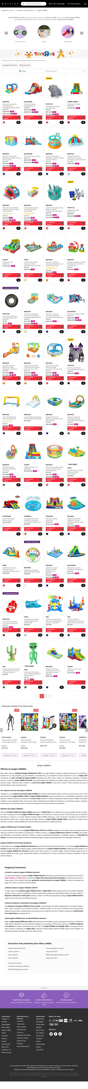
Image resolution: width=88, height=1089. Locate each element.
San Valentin (40, 1033)
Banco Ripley (6, 1027)
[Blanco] (25, 585)
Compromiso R (6, 1050)
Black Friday (40, 1030)
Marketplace (40, 1022)
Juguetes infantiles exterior (25, 10)
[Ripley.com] (12, 4)
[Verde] (68, 433)
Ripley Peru (5, 1047)
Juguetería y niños (7, 10)
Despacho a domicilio (11, 65)
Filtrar (24, 71)
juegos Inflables (42, 10)
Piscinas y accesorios (14, 963)
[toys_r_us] (44, 53)
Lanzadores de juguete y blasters (18, 966)
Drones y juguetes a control (55, 948)
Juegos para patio (51, 958)
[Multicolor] (4, 122)
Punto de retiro (26, 65)
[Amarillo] (25, 280)
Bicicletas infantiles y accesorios (18, 969)
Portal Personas (7, 1052)
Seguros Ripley (6, 1030)
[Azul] (4, 174)
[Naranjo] (47, 280)
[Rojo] (68, 122)
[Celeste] (68, 174)
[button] (85, 4)
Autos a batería (13, 955)
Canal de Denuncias (23, 1046)
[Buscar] (23, 4)
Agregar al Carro (10, 755)
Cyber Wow (39, 1050)
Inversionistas (6, 1044)
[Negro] (4, 331)
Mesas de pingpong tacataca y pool (57, 955)
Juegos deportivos (52, 951)
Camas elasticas (13, 958)
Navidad (38, 1027)
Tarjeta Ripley (6, 1024)
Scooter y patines (13, 951)
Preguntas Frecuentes (24, 1035)
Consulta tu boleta (22, 1038)
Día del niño (40, 1036)
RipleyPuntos (40, 1019)
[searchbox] (36, 4)
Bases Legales (21, 1027)
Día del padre (40, 1024)
